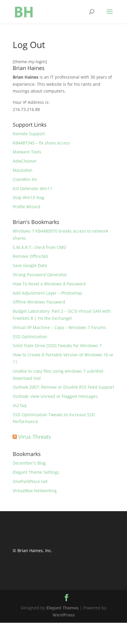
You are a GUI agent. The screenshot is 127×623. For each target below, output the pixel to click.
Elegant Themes (62, 608)
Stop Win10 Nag (28, 197)
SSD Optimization (30, 336)
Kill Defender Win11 (32, 188)
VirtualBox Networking (35, 490)
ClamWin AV (25, 179)
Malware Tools (27, 152)
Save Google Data (30, 265)
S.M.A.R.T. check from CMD (39, 247)
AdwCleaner (25, 161)
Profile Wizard (26, 206)
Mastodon (22, 170)
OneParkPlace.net (30, 481)
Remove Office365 (30, 256)
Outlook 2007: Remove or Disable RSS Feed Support (63, 387)
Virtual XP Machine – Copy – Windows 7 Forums (59, 327)
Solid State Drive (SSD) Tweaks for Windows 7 (57, 345)
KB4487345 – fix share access (41, 143)
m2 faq (20, 405)
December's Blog (29, 463)
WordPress (64, 615)
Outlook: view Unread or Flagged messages (55, 396)
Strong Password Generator (40, 274)
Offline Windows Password (39, 302)
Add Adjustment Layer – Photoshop (47, 293)
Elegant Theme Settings (36, 472)
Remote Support (29, 133)
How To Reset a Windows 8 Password (49, 284)
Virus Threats (34, 436)
